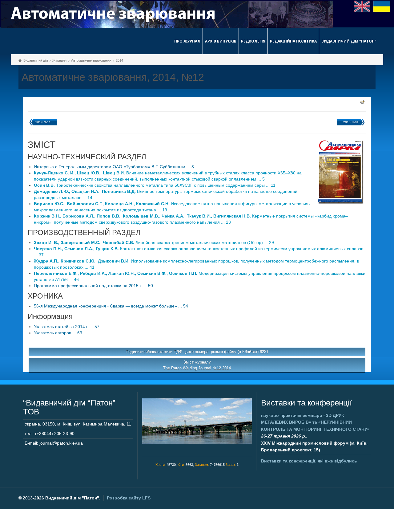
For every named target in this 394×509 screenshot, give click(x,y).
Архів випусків (220, 41)
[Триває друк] (362, 101)
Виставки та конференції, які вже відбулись (309, 460)
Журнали (59, 60)
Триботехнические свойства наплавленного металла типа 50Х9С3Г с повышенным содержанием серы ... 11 (154, 185)
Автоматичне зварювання (91, 60)
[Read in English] (362, 5)
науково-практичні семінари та (315, 422)
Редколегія (253, 41)
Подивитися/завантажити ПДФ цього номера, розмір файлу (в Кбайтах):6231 (197, 351)
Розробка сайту (129, 497)
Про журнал (187, 41)
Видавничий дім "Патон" (348, 41)
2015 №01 (351, 122)
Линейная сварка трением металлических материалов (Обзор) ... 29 (154, 242)
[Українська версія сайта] (381, 5)
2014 (119, 60)
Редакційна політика (293, 41)
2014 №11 (43, 122)
